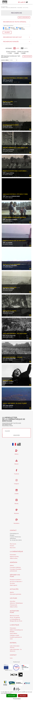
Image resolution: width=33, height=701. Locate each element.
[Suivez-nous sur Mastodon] (16, 510)
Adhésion (13, 562)
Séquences (7, 29)
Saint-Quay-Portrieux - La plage (12, 357)
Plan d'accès (13, 543)
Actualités (14, 589)
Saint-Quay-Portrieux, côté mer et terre (15, 78)
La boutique (14, 625)
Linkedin (17, 493)
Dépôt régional (13, 585)
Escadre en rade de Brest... (11, 125)
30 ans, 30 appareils (15, 617)
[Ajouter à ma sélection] (30, 83)
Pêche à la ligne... (8, 101)
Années (23, 29)
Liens (11, 658)
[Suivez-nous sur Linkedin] (16, 490)
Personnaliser (17, 698)
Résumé (12, 27)
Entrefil (13, 643)
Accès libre (12, 601)
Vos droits (12, 583)
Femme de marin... (8, 380)
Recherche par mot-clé (16, 37)
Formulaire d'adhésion (15, 567)
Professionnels (13, 605)
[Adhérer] (19, 2)
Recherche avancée (16, 41)
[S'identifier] (23, 2)
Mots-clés (15, 29)
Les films (13, 598)
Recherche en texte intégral (16, 22)
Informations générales (15, 594)
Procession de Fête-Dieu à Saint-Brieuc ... (15, 171)
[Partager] (25, 2)
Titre (5, 27)
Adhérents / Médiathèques (16, 603)
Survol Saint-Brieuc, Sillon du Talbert (15, 403)
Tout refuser (23, 695)
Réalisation (20, 27)
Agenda (12, 592)
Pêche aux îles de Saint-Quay (11, 264)
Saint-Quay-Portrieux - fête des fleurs (15, 333)
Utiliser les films (13, 558)
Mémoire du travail (14, 615)
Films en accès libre (24, 51)
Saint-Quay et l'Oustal (10, 310)
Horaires (12, 545)
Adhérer (12, 565)
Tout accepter (11, 695)
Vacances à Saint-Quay (9, 287)
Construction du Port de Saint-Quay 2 (14, 240)
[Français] (14, 444)
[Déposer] (21, 2)
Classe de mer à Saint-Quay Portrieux (14, 217)
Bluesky (16, 503)
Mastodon (16, 513)
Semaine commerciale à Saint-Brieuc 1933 (15, 147)
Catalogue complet (14, 635)
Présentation (13, 554)
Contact (13, 530)
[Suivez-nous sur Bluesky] (16, 500)
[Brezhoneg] (27, 2)
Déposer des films (14, 556)
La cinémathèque (16, 551)
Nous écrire (13, 547)
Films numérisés (12, 51)
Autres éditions (13, 633)
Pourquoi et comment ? (15, 579)
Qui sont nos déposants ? (16, 581)
